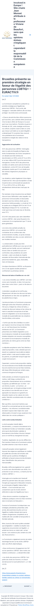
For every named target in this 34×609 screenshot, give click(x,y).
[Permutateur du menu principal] (30, 35)
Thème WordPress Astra (25, 605)
